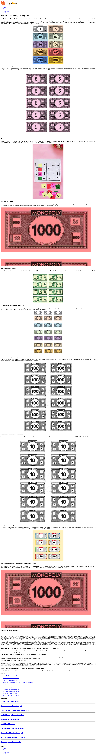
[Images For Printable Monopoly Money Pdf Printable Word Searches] (48, 44)
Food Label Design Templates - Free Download (13, 695)
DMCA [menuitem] (4, 10)
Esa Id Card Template (8, 724)
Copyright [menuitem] (5, 8)
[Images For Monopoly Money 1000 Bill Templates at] (48, 598)
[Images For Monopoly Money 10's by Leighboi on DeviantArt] (48, 481)
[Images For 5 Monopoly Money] (48, 104)
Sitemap (4, 753)
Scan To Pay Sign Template (9, 684)
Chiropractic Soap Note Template (10, 680)
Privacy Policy (6, 752)
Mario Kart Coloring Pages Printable (10, 693)
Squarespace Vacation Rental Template (11, 691)
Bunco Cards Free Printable (10, 719)
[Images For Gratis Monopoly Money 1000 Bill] (48, 236)
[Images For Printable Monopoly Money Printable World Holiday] (48, 289)
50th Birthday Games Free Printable (13, 737)
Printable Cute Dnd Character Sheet (13, 728)
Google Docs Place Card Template (12, 733)
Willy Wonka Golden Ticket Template (11, 678)
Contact (4, 748)
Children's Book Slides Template (11, 706)
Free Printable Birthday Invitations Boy (11, 689)
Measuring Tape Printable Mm (11, 742)
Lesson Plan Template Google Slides (10, 675)
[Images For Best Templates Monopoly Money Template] (48, 333)
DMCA (4, 751)
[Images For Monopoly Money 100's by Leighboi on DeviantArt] (48, 397)
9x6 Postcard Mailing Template (9, 686)
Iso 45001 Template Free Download (12, 715)
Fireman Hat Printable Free (10, 701)
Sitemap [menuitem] (4, 12)
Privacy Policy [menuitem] (6, 11)
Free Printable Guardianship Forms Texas (15, 710)
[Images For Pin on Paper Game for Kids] (48, 172)
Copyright (5, 749)
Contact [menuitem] (4, 7)
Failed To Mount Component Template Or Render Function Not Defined (18, 682)
